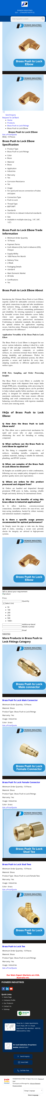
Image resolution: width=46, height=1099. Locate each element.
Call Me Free (24, 1070)
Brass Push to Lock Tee (13, 946)
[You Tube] (11, 990)
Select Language (33, 1095)
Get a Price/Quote (9, 134)
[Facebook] (3, 990)
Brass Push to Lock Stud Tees (16, 864)
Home (9, 120)
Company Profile (9, 1000)
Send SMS (24, 1062)
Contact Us (7, 1006)
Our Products (8, 1003)
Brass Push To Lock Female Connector (21, 782)
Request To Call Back (10, 117)
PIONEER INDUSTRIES (25, 11)
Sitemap (7, 1009)
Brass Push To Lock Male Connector (20, 700)
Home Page (8, 997)
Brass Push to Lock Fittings (18, 125)
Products (11, 123)
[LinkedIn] (7, 990)
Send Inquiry (10, 115)
